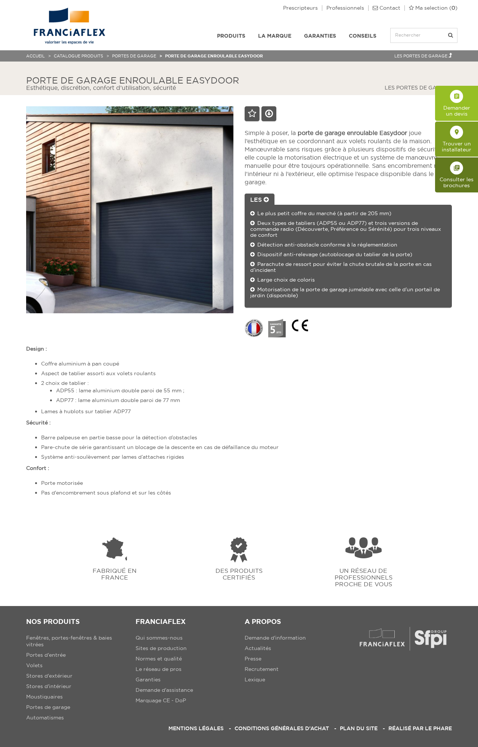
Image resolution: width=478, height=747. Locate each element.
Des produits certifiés (239, 574)
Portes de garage (134, 56)
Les (257, 200)
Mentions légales (196, 728)
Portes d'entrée (46, 655)
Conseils (362, 35)
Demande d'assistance (164, 690)
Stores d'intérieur (48, 686)
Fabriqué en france (115, 574)
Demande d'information (275, 637)
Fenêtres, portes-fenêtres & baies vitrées (69, 641)
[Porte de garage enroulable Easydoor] (129, 209)
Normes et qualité (159, 658)
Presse (253, 658)
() (436, 8)
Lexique (255, 679)
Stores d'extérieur (49, 675)
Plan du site (359, 728)
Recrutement (262, 669)
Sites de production (161, 648)
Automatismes (45, 717)
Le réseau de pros (158, 669)
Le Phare (438, 728)
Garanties (320, 35)
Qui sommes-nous (159, 637)
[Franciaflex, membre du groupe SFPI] (403, 638)
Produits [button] (231, 35)
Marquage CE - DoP (161, 700)
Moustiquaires (44, 696)
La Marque (274, 35)
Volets (34, 665)
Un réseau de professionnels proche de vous (363, 577)
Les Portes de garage (421, 56)
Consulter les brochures (457, 176)
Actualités (258, 648)
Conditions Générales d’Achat (282, 728)
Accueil (35, 56)
